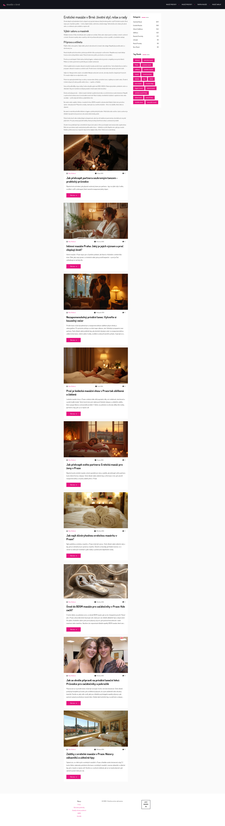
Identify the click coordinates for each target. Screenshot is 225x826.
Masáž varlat (216, 4)
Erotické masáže (137, 25)
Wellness (135, 32)
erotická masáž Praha (141, 93)
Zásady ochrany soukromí (79, 810)
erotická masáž (146, 65)
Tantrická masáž (137, 22)
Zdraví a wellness (138, 29)
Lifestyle (135, 40)
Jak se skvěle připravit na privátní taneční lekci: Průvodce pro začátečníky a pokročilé (93, 681)
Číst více (72, 195)
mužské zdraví (139, 102)
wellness (137, 69)
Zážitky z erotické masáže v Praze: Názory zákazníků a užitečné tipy (90, 755)
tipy (144, 79)
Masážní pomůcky (138, 36)
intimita (137, 79)
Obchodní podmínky (79, 807)
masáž (137, 74)
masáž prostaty (147, 74)
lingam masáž (139, 88)
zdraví (151, 79)
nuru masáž (138, 83)
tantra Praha (149, 97)
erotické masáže (148, 69)
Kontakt (79, 816)
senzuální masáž (151, 102)
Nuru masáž (136, 47)
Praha (136, 65)
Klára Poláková (72, 173)
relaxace (137, 60)
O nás (79, 804)
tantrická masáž (148, 60)
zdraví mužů (138, 97)
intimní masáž (151, 88)
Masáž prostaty (171, 4)
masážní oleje (149, 83)
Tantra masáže (202, 4)
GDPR (79, 813)
